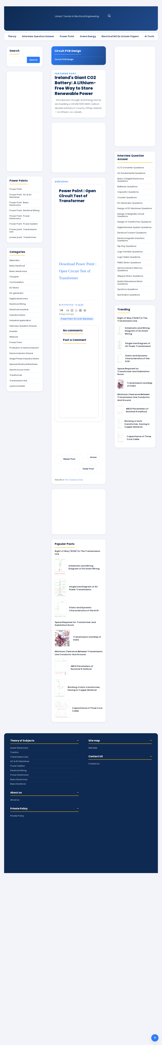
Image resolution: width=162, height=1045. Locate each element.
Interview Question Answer (38, 36)
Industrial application (20, 320)
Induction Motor (17, 315)
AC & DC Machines (19, 761)
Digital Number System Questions (134, 227)
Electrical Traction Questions (131, 233)
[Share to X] (76, 310)
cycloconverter (17, 386)
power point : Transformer (22, 237)
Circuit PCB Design (64, 59)
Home (93, 457)
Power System (17, 765)
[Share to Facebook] (80, 310)
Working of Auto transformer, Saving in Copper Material (84, 689)
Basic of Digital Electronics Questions (130, 179)
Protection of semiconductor (24, 348)
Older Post (88, 468)
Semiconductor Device (21, 353)
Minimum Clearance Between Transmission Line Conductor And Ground (79, 653)
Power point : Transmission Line (23, 230)
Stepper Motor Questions (130, 276)
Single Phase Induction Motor (24, 358)
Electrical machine (18, 309)
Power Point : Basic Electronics (19, 203)
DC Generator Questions (130, 203)
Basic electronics (18, 271)
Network (13, 337)
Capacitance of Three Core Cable (87, 709)
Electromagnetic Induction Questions (130, 239)
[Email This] (67, 310)
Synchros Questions (127, 289)
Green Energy (88, 36)
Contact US (95, 756)
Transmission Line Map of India (87, 638)
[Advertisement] (78, 147)
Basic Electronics (19, 779)
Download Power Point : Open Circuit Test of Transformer (78, 271)
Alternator (14, 260)
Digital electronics (18, 298)
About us (16, 792)
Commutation (16, 282)
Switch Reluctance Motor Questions (130, 282)
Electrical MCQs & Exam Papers (120, 36)
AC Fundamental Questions (131, 173)
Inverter (13, 331)
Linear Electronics (19, 747)
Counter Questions (127, 197)
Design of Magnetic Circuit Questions (130, 215)
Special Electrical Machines (23, 364)
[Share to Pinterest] (84, 310)
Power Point (67, 36)
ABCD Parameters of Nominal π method (82, 667)
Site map (94, 740)
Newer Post (69, 458)
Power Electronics (19, 774)
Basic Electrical (17, 266)
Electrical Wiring (17, 304)
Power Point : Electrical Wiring (24, 210)
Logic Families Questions (130, 251)
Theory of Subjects (22, 740)
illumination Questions (128, 295)
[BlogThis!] (72, 310)
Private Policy (19, 808)
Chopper (14, 276)
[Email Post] (61, 310)
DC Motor (14, 287)
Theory (12, 36)
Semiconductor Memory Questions (129, 269)
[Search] (109, 16)
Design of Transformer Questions (134, 222)
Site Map (92, 747)
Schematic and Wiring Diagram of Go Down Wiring (84, 567)
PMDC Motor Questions (129, 262)
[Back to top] (155, 1038)
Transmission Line (19, 756)
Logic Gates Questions (128, 257)
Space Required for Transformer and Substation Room (75, 624)
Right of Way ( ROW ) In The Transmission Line (77, 552)
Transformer (15, 375)
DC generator (16, 293)
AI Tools (149, 36)
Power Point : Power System (23, 224)
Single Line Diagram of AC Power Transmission (83, 588)
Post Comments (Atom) (74, 480)
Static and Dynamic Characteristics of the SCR (84, 609)
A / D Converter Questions (130, 167)
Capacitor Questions (128, 192)
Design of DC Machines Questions (134, 208)
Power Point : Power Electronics (19, 217)
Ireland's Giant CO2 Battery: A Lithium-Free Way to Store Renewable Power (75, 85)
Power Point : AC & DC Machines (20, 195)
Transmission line (18, 380)
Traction (14, 752)
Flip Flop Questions (126, 246)
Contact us (94, 763)
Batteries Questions (127, 186)
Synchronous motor (19, 370)
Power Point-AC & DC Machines (77, 318)
